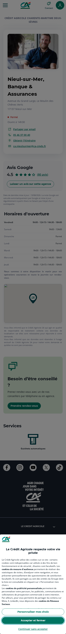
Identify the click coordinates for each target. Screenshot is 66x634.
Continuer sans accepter (33, 629)
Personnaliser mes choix (33, 611)
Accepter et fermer (33, 620)
